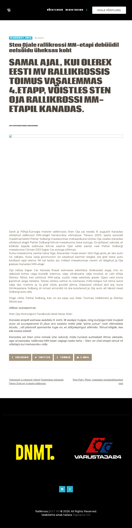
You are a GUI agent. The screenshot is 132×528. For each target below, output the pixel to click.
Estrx (41, 37)
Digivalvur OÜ (82, 514)
